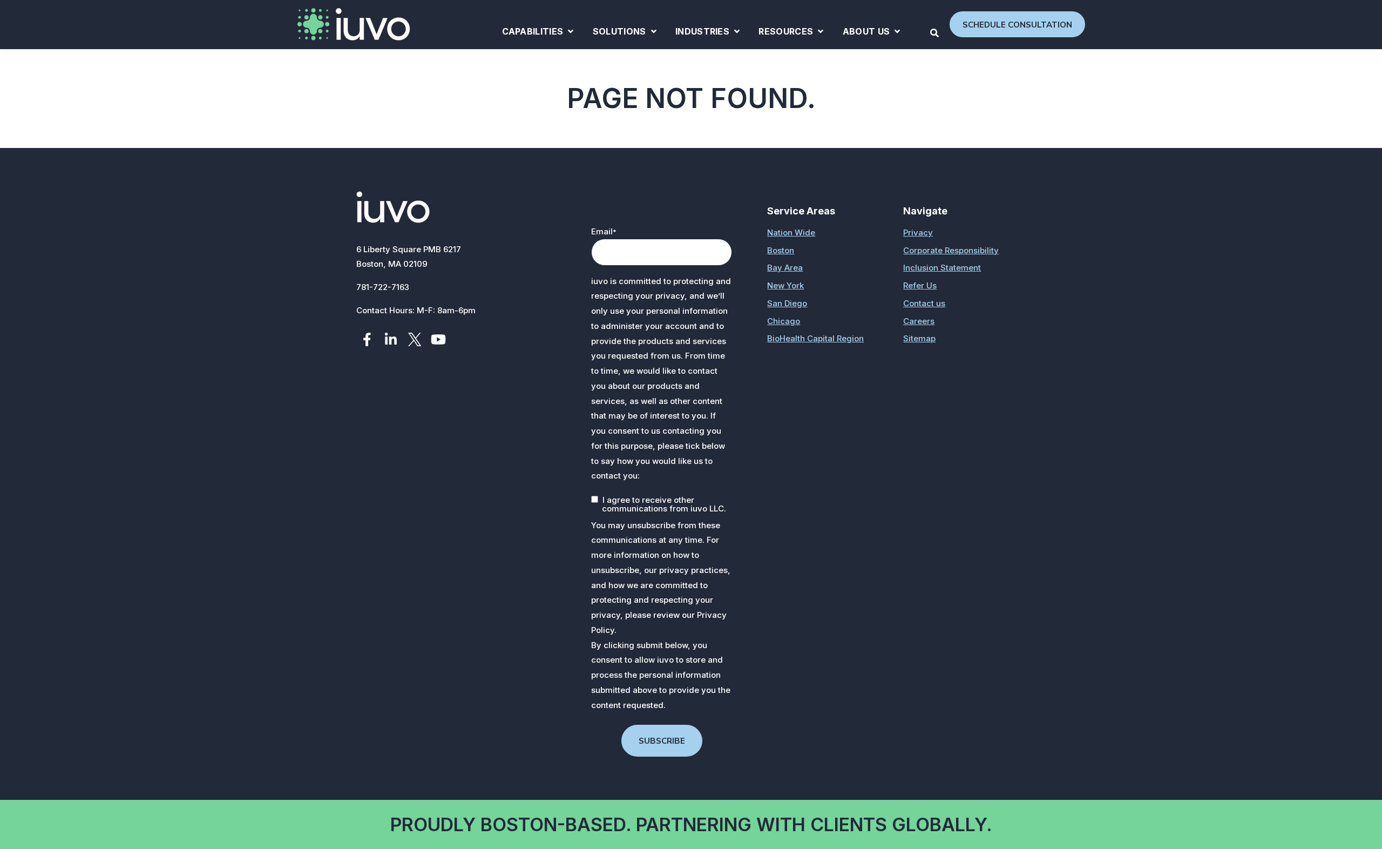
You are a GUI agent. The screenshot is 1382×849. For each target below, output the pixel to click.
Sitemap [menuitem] (919, 338)
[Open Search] (934, 33)
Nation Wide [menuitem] (791, 232)
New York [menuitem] (785, 285)
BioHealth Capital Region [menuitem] (815, 338)
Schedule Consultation (1017, 24)
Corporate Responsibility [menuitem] (951, 250)
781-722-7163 (382, 287)
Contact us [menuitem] (924, 303)
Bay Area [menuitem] (785, 268)
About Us (871, 33)
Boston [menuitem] (780, 250)
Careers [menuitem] (918, 321)
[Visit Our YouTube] (438, 340)
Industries (707, 33)
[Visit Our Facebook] (367, 340)
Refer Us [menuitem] (920, 285)
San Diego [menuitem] (787, 303)
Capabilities (538, 33)
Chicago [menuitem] (783, 321)
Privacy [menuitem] (918, 232)
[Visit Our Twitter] (414, 340)
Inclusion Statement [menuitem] (942, 268)
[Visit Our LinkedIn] (391, 340)
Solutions (624, 33)
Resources (790, 33)
